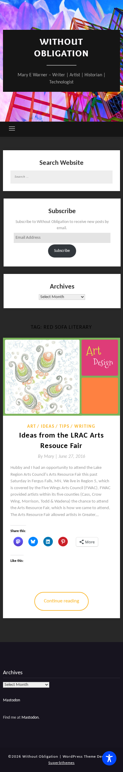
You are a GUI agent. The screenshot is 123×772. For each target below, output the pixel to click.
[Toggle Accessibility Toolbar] (109, 758)
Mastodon (11, 700)
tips (64, 426)
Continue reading (61, 601)
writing (85, 426)
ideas (48, 426)
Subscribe (62, 251)
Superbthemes (61, 763)
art (31, 426)
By (48, 456)
